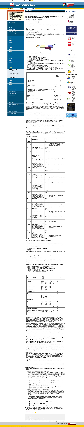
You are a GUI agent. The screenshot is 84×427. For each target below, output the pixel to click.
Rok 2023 (10, 42)
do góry (50, 421)
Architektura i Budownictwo (13, 95)
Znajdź (33, 8)
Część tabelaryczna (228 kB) (30, 412)
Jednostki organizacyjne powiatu (13, 104)
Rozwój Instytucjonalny (12, 91)
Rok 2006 (10, 82)
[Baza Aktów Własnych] (71, 51)
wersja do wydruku (60, 421)
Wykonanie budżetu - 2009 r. (13, 77)
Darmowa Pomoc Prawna (12, 93)
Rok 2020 (10, 47)
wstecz (54, 421)
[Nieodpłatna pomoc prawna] (71, 31)
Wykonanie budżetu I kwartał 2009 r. (14, 73)
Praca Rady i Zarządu (12, 29)
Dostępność (11, 0)
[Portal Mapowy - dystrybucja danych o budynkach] (71, 80)
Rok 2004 (10, 86)
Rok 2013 (10, 60)
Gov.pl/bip (15, 0)
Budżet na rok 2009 (11, 70)
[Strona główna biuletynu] (21, 6)
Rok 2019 (10, 49)
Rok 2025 (10, 38)
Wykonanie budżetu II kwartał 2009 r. (14, 74)
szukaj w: (21, 8)
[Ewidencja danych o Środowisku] (71, 62)
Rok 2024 (10, 40)
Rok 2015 (10, 56)
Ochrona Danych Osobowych (13, 111)
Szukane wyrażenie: (10, 8)
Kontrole (10, 100)
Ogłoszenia (10, 27)
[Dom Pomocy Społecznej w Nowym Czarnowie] (71, 101)
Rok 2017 (10, 53)
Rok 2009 (10, 67)
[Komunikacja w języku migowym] (71, 57)
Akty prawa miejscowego (12, 33)
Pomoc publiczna (11, 102)
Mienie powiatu (11, 109)
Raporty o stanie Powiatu (12, 31)
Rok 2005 (10, 84)
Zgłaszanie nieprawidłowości (13, 113)
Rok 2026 (10, 36)
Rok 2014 (10, 58)
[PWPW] (71, 25)
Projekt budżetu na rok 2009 (13, 69)
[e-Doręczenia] (71, 12)
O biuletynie (10, 115)
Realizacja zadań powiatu (13, 89)
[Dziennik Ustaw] (71, 40)
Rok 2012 (10, 62)
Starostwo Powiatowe (12, 22)
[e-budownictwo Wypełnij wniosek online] (71, 111)
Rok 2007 (10, 80)
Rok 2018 (10, 51)
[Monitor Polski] (71, 46)
